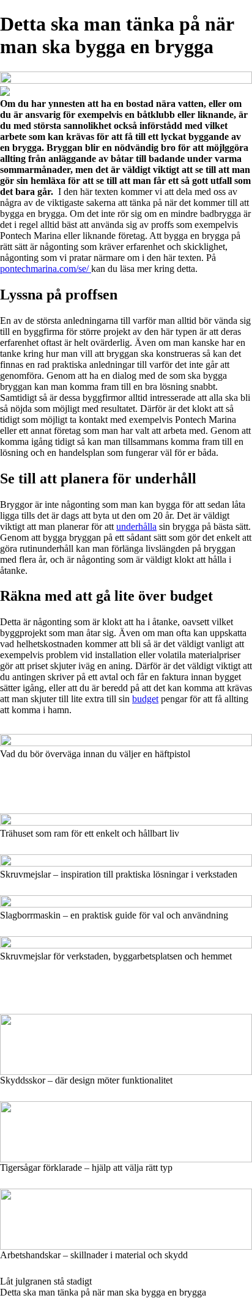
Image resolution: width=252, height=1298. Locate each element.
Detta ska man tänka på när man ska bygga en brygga (103, 1292)
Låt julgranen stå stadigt (46, 1281)
